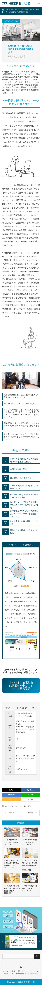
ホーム (2, 971)
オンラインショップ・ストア (17, 57)
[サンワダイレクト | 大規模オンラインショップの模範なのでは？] (12, 878)
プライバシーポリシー (33, 971)
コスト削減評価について (19, 973)
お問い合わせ (34, 973)
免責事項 (6, 973)
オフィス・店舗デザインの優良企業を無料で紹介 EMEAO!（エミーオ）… (12, 863)
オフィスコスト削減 (11, 21)
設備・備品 (21, 56)
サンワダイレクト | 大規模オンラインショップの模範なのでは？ (12, 888)
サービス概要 (11, 971)
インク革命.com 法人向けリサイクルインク (29, 841)
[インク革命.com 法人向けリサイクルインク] (30, 832)
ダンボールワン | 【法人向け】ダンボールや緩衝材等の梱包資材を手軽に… (29, 864)
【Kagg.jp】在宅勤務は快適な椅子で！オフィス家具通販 (21, 685)
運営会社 (20, 971)
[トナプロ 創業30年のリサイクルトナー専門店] (12, 832)
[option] (21, 920)
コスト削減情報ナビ (26, 982)
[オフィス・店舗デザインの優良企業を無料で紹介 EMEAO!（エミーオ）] (12, 853)
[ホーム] (3, 9)
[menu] (38, 3)
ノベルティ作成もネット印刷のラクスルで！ (29, 887)
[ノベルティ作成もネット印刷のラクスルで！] (30, 878)
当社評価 (26, 586)
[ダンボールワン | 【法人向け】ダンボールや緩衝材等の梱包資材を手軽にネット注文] (30, 853)
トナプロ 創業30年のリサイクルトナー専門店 (11, 841)
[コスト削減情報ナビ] (16, 3)
